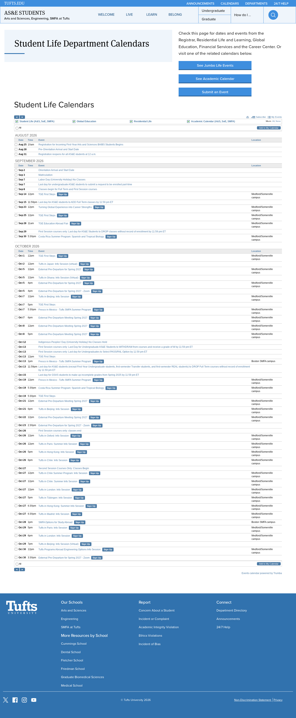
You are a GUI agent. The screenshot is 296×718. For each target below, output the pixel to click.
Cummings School (74, 643)
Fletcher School (72, 660)
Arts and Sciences (73, 610)
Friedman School (73, 668)
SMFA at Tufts (70, 627)
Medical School (72, 685)
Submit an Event (215, 91)
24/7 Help (223, 627)
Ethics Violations (150, 635)
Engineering (69, 619)
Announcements (228, 619)
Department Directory (231, 610)
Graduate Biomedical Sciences (82, 677)
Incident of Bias (149, 644)
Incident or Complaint (154, 619)
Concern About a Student (157, 610)
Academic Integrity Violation (159, 627)
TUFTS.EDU (14, 3)
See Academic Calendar (215, 78)
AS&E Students (24, 12)
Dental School (71, 652)
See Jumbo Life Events (215, 65)
